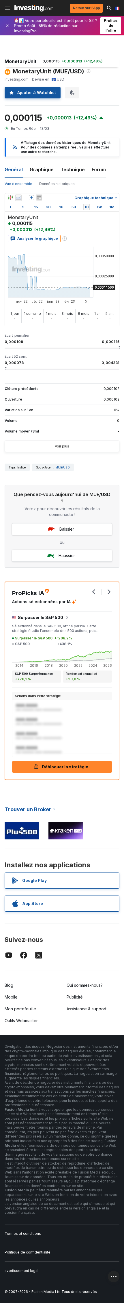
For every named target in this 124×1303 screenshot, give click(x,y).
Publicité (75, 997)
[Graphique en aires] (18, 198)
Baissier (66, 529)
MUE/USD (62, 467)
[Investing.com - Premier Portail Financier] (33, 8)
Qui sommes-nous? (85, 985)
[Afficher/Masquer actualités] (39, 198)
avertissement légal (21, 1270)
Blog (9, 985)
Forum (99, 169)
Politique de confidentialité (27, 1252)
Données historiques (57, 184)
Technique (73, 169)
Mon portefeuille (20, 1008)
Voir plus (62, 446)
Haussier (67, 555)
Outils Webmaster (21, 1020)
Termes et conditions (23, 1233)
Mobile (11, 997)
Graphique (42, 169)
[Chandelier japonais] (10, 198)
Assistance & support (86, 1008)
